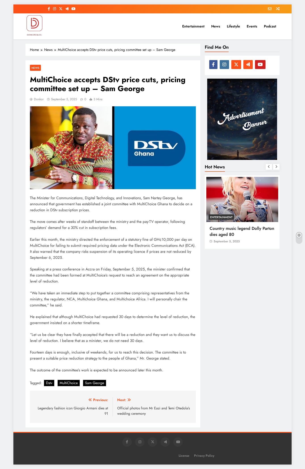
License (184, 455)
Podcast (270, 26)
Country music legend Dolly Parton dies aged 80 (242, 231)
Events (252, 26)
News (215, 26)
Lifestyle (233, 26)
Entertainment (193, 26)
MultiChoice (69, 382)
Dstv (49, 382)
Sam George (94, 382)
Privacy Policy (204, 455)
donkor (39, 99)
